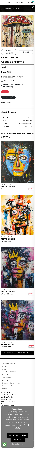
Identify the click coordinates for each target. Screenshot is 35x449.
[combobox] (10, 47)
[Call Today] (33, 7)
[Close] (31, 2)
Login (25, 79)
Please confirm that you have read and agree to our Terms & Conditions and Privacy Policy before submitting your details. (18, 58)
